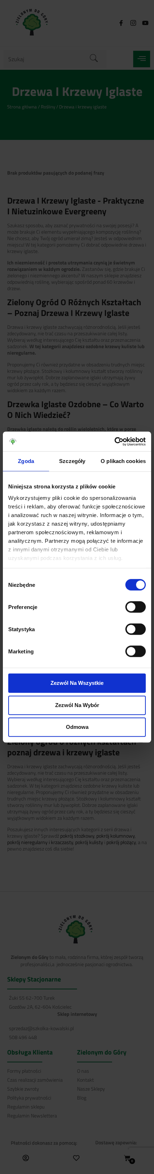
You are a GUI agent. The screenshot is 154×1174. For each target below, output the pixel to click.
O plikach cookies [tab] (123, 461)
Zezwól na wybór (77, 705)
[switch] (135, 607)
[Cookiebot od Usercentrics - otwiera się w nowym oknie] (114, 441)
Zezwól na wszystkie (77, 683)
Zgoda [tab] (26, 461)
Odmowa (77, 727)
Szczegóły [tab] (72, 461)
